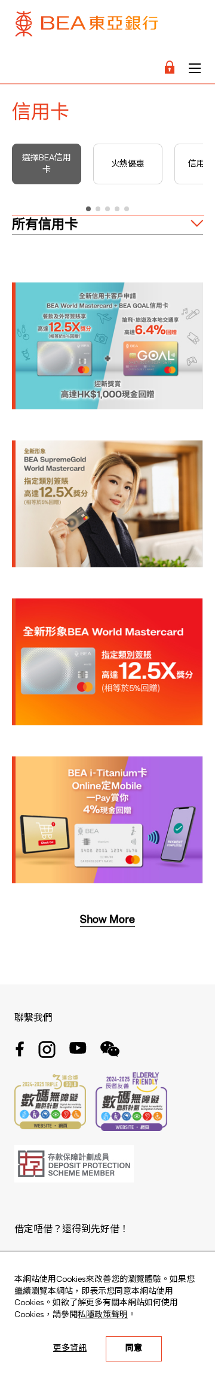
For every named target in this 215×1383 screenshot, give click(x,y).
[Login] (170, 68)
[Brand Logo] (86, 27)
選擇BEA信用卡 (46, 164)
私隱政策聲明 (103, 1315)
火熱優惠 (128, 164)
